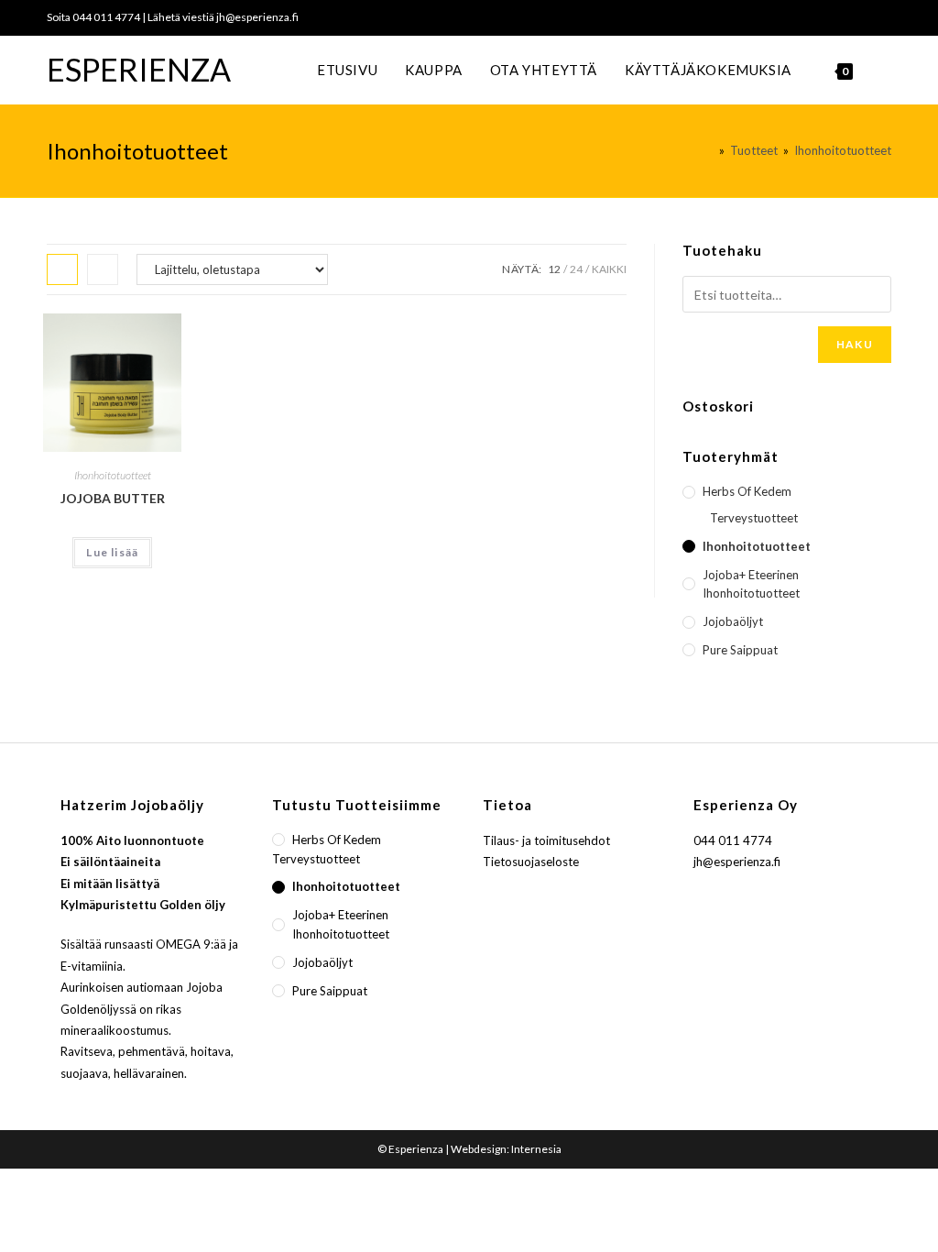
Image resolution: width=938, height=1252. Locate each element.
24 (576, 269)
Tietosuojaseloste (531, 861)
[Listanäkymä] (102, 269)
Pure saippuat (740, 649)
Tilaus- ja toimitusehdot (546, 840)
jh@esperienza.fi (257, 17)
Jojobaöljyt (733, 621)
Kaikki (609, 269)
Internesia (536, 1149)
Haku (854, 344)
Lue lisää (112, 552)
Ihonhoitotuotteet (112, 475)
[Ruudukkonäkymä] (62, 269)
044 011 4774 (106, 17)
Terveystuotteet (754, 518)
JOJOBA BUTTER (112, 498)
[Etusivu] (709, 150)
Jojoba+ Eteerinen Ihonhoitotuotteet (751, 584)
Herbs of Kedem (747, 491)
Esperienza (139, 69)
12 (554, 269)
